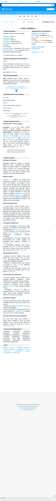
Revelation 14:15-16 (19, 250)
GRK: (33, 35)
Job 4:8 (10, 233)
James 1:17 (22, 229)
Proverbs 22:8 (18, 233)
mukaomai (27, 64)
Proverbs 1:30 (25, 138)
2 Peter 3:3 (12, 271)
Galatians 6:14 (19, 311)
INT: (32, 42)
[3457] (54, 227)
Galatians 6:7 (7, 136)
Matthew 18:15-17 (9, 286)
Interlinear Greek (8, 347)
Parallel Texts (16, 352)
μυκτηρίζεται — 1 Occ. (37, 52)
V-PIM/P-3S (43, 33)
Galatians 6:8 (18, 195)
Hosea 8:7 (26, 233)
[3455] (2, 227)
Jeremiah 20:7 (12, 138)
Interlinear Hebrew (22, 347)
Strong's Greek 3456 (37, 47)
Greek (10, 21)
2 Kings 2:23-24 (16, 264)
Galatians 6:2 (20, 193)
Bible (3, 21)
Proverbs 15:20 (10, 139)
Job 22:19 (22, 136)
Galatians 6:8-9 (22, 306)
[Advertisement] (28, 383)
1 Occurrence (35, 48)
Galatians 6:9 (13, 246)
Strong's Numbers (8, 349)
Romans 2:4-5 (7, 243)
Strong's (6, 21)
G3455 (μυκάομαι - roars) (10, 50)
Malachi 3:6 (14, 229)
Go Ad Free (3, 497)
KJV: (32, 40)
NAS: (32, 37)
